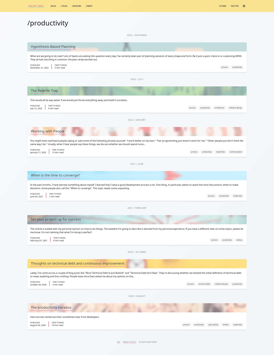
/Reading (76, 6)
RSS (118, 342)
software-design (235, 108)
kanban (226, 324)
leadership (220, 152)
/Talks (64, 6)
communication (236, 152)
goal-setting (213, 324)
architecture (219, 108)
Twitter (235, 6)
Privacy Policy (129, 342)
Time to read (61, 65)
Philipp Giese (36, 6)
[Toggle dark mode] (244, 6)
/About (89, 6)
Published (35, 65)
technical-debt (204, 284)
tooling (239, 240)
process (224, 67)
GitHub (222, 6)
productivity (237, 67)
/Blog (53, 6)
